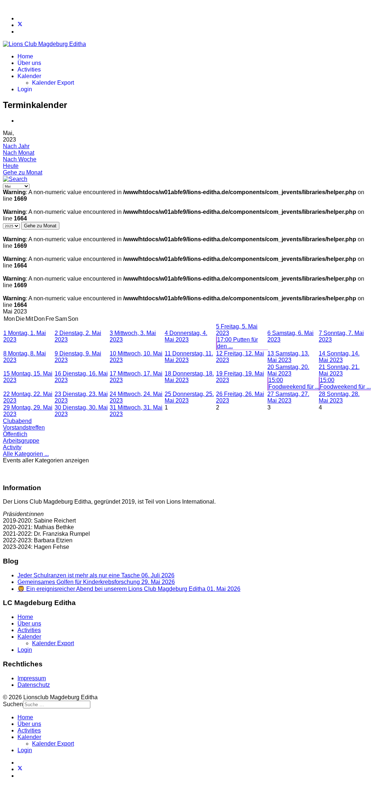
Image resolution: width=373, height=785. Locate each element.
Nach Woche (19, 159)
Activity (12, 447)
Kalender (29, 76)
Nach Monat (18, 153)
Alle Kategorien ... (26, 454)
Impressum (31, 678)
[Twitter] (20, 25)
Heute (11, 166)
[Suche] (15, 179)
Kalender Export (53, 83)
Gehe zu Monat (22, 172)
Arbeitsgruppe (21, 441)
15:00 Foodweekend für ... (293, 383)
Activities (29, 69)
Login (24, 89)
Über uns (29, 63)
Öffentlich (15, 434)
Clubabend (17, 421)
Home (25, 56)
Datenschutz (33, 685)
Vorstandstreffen (24, 427)
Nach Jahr (16, 146)
